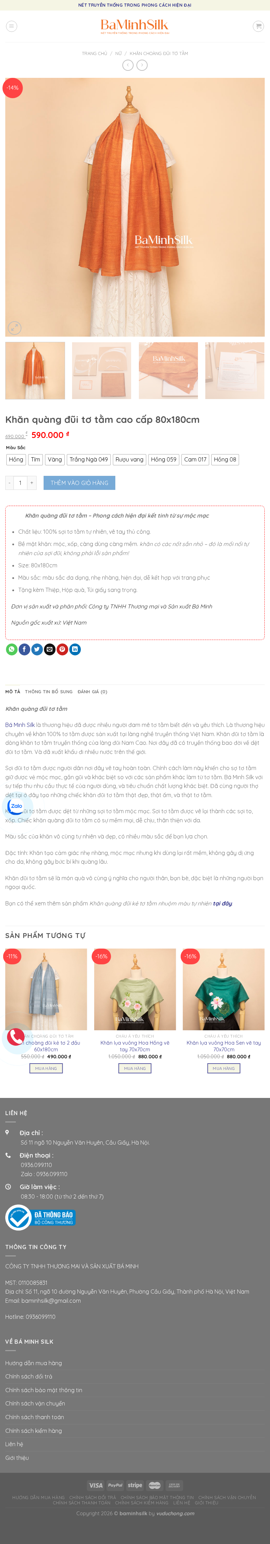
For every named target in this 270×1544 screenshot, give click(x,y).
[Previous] (19, 207)
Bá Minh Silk (20, 724)
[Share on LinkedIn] (75, 649)
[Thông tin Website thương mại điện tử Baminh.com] (40, 1217)
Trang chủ (94, 53)
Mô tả (12, 691)
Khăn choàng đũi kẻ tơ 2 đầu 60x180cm (46, 1046)
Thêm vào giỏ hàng (79, 482)
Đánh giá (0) (93, 691)
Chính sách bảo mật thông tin (43, 1390)
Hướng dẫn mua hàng (33, 1363)
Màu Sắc (16, 447)
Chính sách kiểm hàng (33, 1430)
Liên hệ (14, 1444)
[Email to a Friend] (50, 649)
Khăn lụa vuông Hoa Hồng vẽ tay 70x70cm (135, 1046)
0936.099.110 (36, 1164)
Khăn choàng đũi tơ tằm (159, 53)
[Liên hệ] (16, 805)
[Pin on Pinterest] (62, 649)
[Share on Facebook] (24, 649)
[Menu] (11, 26)
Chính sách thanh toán (34, 1417)
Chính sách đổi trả (28, 1376)
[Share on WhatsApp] (12, 649)
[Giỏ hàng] (258, 26)
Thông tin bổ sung (48, 691)
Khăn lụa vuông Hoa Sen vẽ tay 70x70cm (224, 1046)
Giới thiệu (17, 1457)
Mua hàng (46, 1068)
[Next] (250, 207)
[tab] (12, 692)
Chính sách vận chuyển (35, 1403)
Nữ (118, 53)
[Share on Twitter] (37, 649)
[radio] (16, 459)
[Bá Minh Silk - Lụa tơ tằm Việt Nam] (135, 26)
